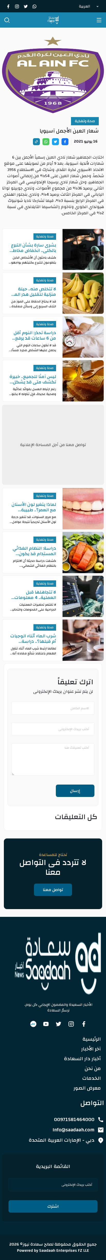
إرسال (75, 791)
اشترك (53, 1206)
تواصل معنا (53, 890)
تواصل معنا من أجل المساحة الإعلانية (53, 445)
